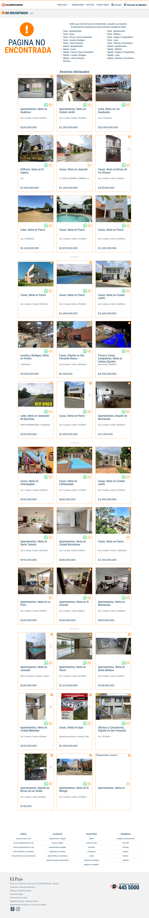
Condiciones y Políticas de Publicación (22, 887)
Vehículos (125, 847)
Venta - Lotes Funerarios (73, 43)
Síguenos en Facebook (91, 860)
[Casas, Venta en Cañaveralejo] (74, 460)
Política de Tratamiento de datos (20, 891)
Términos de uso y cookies (19, 898)
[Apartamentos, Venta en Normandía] (113, 581)
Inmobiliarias (78, 5)
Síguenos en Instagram (91, 864)
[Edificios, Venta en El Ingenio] (35, 148)
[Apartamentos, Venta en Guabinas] (35, 88)
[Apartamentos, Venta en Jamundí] (35, 646)
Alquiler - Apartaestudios (73, 46)
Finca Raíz (62, 5)
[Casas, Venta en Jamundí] (74, 148)
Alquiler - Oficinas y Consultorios (120, 58)
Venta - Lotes (112, 40)
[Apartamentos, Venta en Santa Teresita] (35, 520)
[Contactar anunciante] (50, 106)
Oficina (91, 839)
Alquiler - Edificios (114, 49)
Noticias (90, 5)
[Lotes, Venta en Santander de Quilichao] (35, 395)
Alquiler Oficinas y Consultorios (57, 856)
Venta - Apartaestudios (72, 31)
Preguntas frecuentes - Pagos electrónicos (24, 901)
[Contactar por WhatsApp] (46, 106)
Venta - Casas (68, 34)
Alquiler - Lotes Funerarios (73, 58)
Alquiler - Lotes (113, 55)
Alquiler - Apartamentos (117, 46)
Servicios (66, 61)
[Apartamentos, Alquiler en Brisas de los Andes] (35, 767)
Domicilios (91, 847)
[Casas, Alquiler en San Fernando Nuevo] (74, 334)
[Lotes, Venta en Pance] (35, 209)
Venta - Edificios (113, 34)
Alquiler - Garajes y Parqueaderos (120, 52)
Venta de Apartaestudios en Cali (23, 847)
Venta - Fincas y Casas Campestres (77, 37)
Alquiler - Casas (69, 49)
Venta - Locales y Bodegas (74, 40)
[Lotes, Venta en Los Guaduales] (113, 88)
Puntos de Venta (91, 843)
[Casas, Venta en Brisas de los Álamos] (113, 148)
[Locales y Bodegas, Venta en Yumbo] (35, 334)
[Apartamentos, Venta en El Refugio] (74, 767)
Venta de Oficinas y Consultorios (23, 851)
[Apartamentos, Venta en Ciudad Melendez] (35, 706)
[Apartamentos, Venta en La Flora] (35, 581)
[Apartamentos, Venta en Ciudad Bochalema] (74, 520)
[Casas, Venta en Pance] (74, 209)
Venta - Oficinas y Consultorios (119, 43)
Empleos (125, 851)
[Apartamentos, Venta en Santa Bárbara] (113, 646)
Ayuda (92, 856)
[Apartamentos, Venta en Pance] (74, 646)
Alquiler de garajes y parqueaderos (57, 860)
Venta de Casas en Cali (23, 839)
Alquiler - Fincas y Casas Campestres (78, 52)
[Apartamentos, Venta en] (113, 767)
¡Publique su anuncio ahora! (125, 839)
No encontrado (16, 13)
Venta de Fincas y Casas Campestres (23, 856)
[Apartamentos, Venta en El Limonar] (74, 581)
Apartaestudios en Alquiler (57, 847)
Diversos (125, 856)
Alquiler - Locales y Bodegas (74, 55)
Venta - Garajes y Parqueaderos (120, 37)
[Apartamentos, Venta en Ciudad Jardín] (74, 88)
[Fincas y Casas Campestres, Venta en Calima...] (113, 334)
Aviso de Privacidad (16, 894)
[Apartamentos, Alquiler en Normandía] (113, 395)
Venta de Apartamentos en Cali (23, 843)
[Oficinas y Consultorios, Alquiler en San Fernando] (113, 706)
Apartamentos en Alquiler (57, 839)
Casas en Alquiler (57, 843)
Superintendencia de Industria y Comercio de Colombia (28, 905)
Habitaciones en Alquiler (57, 851)
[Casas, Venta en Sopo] (74, 706)
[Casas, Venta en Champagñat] (35, 460)
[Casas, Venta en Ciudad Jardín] (113, 274)
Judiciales (125, 860)
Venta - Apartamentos (116, 31)
